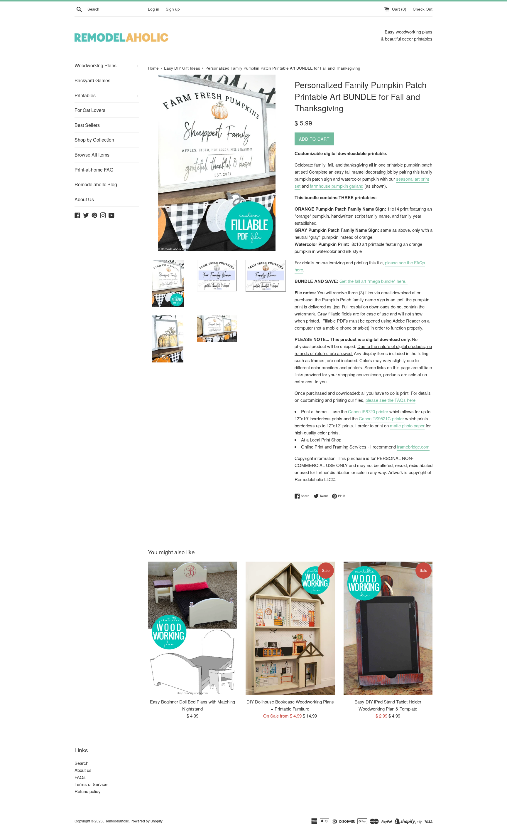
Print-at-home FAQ (94, 169)
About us (83, 770)
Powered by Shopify (147, 820)
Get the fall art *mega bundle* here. (373, 281)
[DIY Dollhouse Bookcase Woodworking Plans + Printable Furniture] (290, 628)
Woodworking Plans (107, 65)
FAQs (80, 777)
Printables (107, 95)
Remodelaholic (116, 820)
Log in (153, 9)
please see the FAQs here (390, 400)
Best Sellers (87, 125)
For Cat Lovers (90, 110)
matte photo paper (407, 425)
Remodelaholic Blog (96, 184)
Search (81, 763)
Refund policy (88, 791)
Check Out (422, 9)
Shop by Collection (94, 139)
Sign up (173, 9)
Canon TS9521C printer (381, 418)
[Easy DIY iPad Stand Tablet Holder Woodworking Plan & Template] (388, 628)
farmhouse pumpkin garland (336, 186)
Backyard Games (92, 80)
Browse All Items (92, 154)
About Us (84, 199)
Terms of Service (91, 784)
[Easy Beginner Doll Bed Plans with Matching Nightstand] (192, 628)
